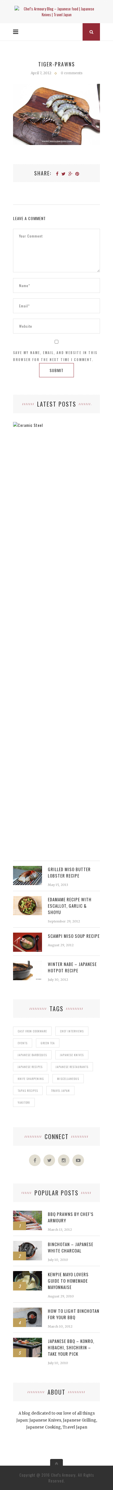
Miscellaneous (68, 1078)
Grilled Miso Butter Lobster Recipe (69, 872)
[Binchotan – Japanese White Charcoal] (27, 1244)
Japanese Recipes (30, 1067)
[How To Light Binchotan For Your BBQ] (27, 1311)
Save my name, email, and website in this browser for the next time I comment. (55, 356)
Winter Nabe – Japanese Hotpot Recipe (72, 967)
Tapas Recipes (28, 1090)
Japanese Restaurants (72, 1067)
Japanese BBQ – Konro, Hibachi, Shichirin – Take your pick (71, 1347)
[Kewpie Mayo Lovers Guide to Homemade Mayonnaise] (27, 1274)
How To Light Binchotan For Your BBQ (73, 1314)
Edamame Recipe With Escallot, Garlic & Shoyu (70, 905)
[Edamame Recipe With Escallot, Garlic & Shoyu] (27, 899)
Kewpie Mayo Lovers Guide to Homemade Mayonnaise (68, 1280)
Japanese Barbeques (32, 1055)
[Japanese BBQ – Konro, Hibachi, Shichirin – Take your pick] (27, 1341)
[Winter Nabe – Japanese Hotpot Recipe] (27, 964)
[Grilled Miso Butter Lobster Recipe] (27, 869)
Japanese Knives (72, 1055)
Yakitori (24, 1102)
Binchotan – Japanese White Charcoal (70, 1247)
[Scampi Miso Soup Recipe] (27, 936)
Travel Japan (60, 1090)
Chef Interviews (72, 1031)
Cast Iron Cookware (32, 1031)
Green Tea (48, 1043)
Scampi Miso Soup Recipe (74, 936)
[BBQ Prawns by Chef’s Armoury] (27, 1214)
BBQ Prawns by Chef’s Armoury (71, 1217)
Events (23, 1043)
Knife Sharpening (31, 1078)
